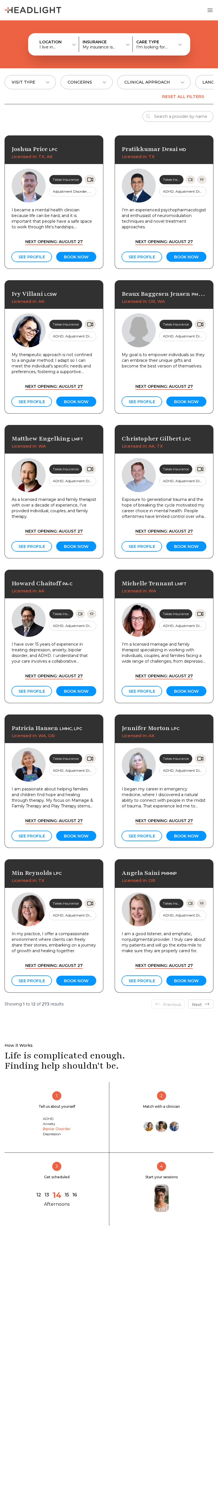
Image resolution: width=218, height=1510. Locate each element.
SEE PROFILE (31, 257)
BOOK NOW (76, 257)
